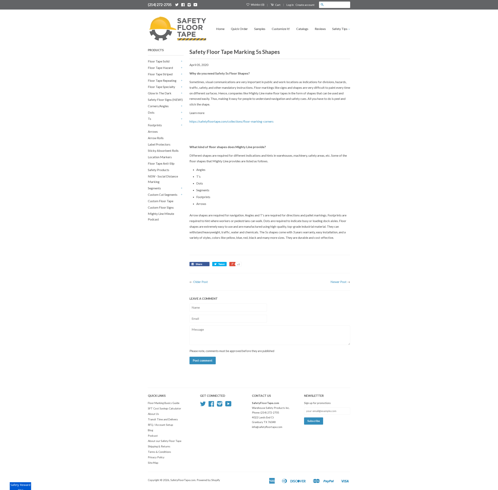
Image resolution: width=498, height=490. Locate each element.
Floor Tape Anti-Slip (161, 163)
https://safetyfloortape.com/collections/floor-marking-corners (231, 121)
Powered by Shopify (208, 480)
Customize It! (281, 29)
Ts (149, 118)
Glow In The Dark (159, 93)
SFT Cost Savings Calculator (164, 408)
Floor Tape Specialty (161, 87)
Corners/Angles (158, 106)
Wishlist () (257, 4)
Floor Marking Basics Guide (163, 403)
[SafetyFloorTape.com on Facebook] (183, 5)
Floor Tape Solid (158, 61)
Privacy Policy (156, 457)
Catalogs (302, 29)
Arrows (153, 131)
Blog (150, 430)
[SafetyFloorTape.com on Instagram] (189, 5)
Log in (290, 4)
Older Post (200, 282)
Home (220, 29)
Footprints (155, 125)
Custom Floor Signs (161, 207)
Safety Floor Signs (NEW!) (165, 99)
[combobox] (337, 5)
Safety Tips (340, 29)
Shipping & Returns (159, 446)
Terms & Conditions (159, 451)
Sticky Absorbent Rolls (163, 150)
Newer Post (338, 282)
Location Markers (160, 157)
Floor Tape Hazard (160, 67)
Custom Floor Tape (160, 201)
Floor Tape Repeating (162, 80)
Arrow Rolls (156, 138)
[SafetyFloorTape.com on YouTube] (195, 5)
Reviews (320, 29)
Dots (151, 112)
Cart (277, 4)
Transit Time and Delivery (163, 419)
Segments (154, 188)
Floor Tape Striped (160, 74)
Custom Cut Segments (162, 194)
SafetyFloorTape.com (183, 480)
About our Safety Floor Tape (164, 441)
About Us (153, 413)
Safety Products (158, 170)
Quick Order (239, 29)
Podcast (153, 435)
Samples (259, 29)
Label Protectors (159, 144)
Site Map (153, 462)
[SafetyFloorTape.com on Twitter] (177, 5)
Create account (305, 4)
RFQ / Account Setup (160, 424)
